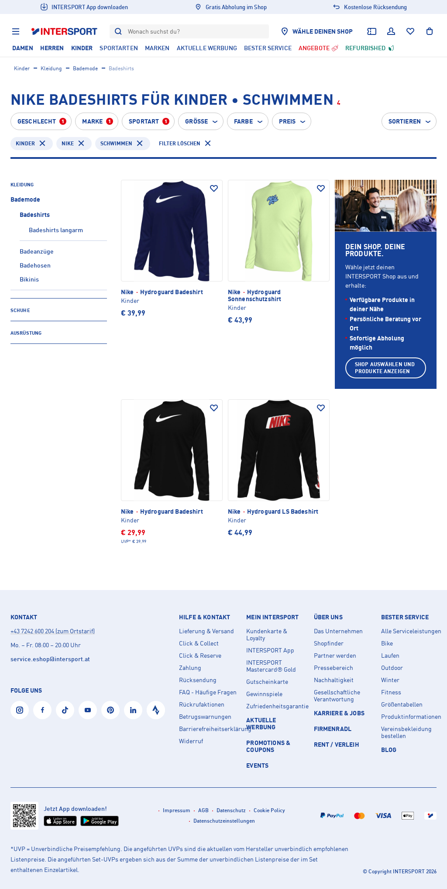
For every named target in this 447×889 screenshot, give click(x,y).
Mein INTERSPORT (272, 617)
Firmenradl (333, 728)
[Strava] (156, 710)
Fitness (391, 692)
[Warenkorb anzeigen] (429, 31)
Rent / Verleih (336, 744)
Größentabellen (402, 704)
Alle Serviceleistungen (411, 631)
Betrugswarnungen (205, 716)
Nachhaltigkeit (334, 679)
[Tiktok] (65, 710)
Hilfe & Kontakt (204, 617)
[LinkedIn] (133, 710)
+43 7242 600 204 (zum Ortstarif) (52, 631)
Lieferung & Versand (206, 631)
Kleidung (51, 68)
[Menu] (15, 31)
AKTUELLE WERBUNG (261, 723)
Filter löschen (179, 143)
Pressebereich (333, 667)
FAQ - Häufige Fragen (208, 692)
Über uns (328, 617)
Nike (68, 143)
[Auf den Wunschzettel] (214, 188)
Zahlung (190, 667)
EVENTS (257, 765)
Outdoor (392, 667)
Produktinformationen (411, 716)
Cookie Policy (269, 810)
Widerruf (191, 741)
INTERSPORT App (270, 650)
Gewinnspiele (264, 693)
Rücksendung (198, 679)
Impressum (176, 810)
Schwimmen (116, 143)
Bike (387, 643)
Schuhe (20, 310)
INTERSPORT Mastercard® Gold (271, 666)
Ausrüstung (25, 333)
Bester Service (405, 617)
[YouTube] (88, 710)
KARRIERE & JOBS (339, 713)
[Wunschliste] (410, 31)
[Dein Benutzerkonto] (391, 31)
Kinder (22, 68)
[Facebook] (42, 710)
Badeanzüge (37, 251)
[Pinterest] (110, 710)
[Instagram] (19, 710)
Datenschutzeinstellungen (224, 820)
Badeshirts (35, 214)
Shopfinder (329, 643)
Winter (390, 679)
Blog (389, 749)
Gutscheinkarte (267, 681)
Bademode (85, 68)
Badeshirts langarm (56, 229)
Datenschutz (231, 810)
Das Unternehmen (338, 631)
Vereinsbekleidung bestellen (406, 732)
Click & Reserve (200, 655)
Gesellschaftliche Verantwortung (337, 696)
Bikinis (29, 279)
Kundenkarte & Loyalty (266, 635)
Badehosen (35, 265)
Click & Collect (199, 643)
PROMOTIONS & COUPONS (268, 746)
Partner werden (335, 655)
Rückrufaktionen (201, 704)
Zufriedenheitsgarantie (276, 706)
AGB (203, 810)
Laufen (390, 655)
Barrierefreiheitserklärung (209, 728)
